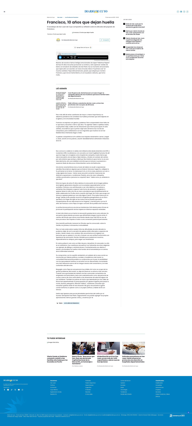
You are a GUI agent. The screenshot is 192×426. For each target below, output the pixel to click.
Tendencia (124, 392)
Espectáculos (89, 385)
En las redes (88, 394)
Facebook (4, 390)
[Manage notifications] (188, 412)
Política (52, 385)
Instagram (8, 390)
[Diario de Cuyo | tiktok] (187, 11)
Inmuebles (159, 385)
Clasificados (159, 383)
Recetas (87, 392)
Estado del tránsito (126, 394)
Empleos (158, 390)
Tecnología (124, 390)
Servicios (158, 392)
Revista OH (53, 394)
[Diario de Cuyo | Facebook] (177, 11)
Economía (53, 387)
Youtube (19, 390)
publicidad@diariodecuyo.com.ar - (112, 415)
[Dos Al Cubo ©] (177, 417)
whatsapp (22, 390)
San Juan (59, 17)
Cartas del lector (126, 381)
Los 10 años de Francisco (71, 303)
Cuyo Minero (54, 390)
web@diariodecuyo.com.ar (76, 415)
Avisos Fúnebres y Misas (163, 394)
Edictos (158, 396)
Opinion (123, 383)
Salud (122, 387)
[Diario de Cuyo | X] (184, 11)
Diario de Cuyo (51, 17)
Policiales (88, 381)
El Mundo (88, 390)
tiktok (12, 390)
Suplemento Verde (55, 392)
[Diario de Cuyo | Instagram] (181, 11)
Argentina (88, 387)
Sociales (123, 385)
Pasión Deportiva (90, 383)
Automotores (160, 387)
